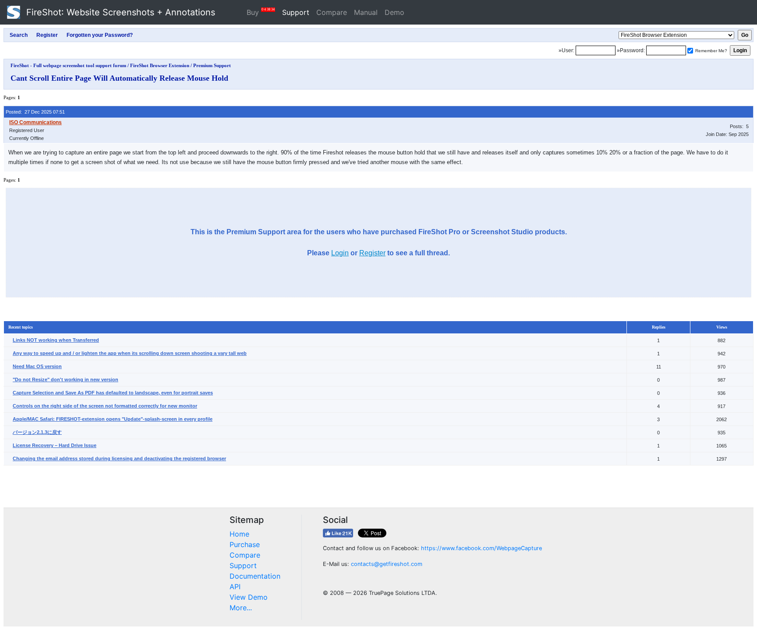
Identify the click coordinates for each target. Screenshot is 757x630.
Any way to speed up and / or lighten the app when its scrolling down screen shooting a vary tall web (130, 353)
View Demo (249, 597)
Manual (366, 12)
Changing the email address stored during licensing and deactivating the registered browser (119, 458)
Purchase (245, 544)
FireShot (119, 12)
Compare (331, 12)
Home (239, 534)
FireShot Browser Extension (159, 65)
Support (295, 12)
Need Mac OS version (37, 366)
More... (241, 607)
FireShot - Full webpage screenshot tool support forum (68, 65)
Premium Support (212, 65)
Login (340, 253)
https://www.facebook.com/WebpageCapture (481, 548)
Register (372, 253)
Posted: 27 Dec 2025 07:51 (35, 112)
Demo (394, 12)
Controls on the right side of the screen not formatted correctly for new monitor (105, 405)
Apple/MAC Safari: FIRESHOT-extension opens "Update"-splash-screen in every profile (112, 419)
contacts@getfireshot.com (386, 564)
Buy (261, 12)
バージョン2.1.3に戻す (37, 432)
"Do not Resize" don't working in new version (65, 379)
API (235, 586)
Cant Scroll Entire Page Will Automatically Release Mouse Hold (119, 78)
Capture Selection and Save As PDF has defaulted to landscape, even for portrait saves (113, 392)
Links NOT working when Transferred (56, 340)
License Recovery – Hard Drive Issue (54, 445)
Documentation (255, 576)
